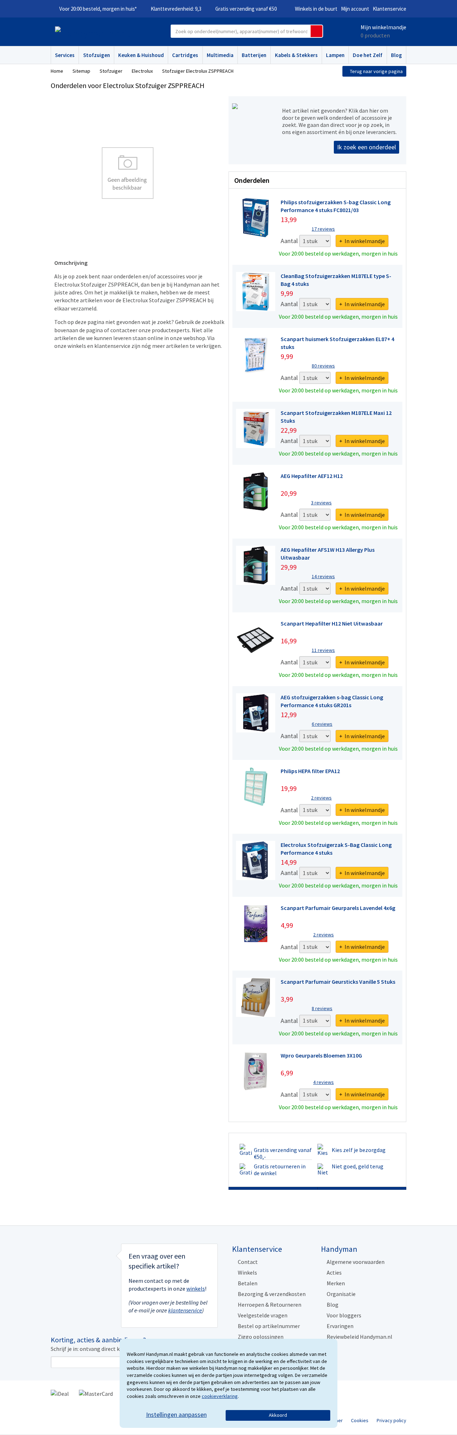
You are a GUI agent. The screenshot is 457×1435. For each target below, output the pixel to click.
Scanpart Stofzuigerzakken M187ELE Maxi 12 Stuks (336, 416)
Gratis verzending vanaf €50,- (283, 1153)
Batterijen (254, 55)
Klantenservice (389, 8)
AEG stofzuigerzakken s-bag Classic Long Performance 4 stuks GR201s (332, 701)
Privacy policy (391, 1420)
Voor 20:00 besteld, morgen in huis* (98, 8)
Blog (396, 55)
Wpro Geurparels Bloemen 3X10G (321, 1055)
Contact (248, 1261)
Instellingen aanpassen (176, 1414)
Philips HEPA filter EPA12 (310, 771)
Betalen (247, 1283)
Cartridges (185, 55)
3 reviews (321, 502)
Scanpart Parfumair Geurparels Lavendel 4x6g (338, 907)
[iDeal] (60, 1393)
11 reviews (323, 650)
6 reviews (322, 724)
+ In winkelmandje (362, 241)
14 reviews (323, 576)
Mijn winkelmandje (383, 27)
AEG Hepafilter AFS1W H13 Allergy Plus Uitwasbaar (328, 553)
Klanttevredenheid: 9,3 (176, 8)
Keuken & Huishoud (141, 55)
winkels (195, 1288)
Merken (336, 1283)
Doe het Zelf (367, 55)
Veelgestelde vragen (262, 1315)
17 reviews (323, 229)
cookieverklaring (220, 1396)
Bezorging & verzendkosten (272, 1293)
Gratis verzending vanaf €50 (246, 8)
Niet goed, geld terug (357, 1166)
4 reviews (323, 1082)
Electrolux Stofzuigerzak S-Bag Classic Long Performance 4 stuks (336, 848)
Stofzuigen (96, 55)
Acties (334, 1272)
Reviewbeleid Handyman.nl (359, 1336)
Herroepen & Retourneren (269, 1304)
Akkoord (278, 1415)
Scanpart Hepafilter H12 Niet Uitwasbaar (332, 623)
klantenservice (185, 1310)
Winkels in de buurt (316, 8)
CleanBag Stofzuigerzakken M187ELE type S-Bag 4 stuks (336, 279)
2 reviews (321, 797)
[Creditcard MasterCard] (96, 1393)
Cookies (359, 1420)
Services (65, 55)
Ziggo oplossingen (260, 1336)
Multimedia (220, 55)
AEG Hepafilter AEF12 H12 (312, 475)
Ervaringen (340, 1325)
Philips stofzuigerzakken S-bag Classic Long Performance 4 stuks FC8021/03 (336, 206)
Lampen (335, 55)
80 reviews (323, 365)
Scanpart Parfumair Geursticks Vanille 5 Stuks (338, 981)
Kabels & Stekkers (296, 55)
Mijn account (355, 8)
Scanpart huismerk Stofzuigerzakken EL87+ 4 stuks (337, 342)
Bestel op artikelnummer (269, 1325)
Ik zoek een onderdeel (366, 147)
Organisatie (341, 1293)
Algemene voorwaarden (356, 1261)
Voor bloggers (344, 1315)
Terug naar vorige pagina (376, 71)
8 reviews (322, 1008)
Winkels (247, 1272)
